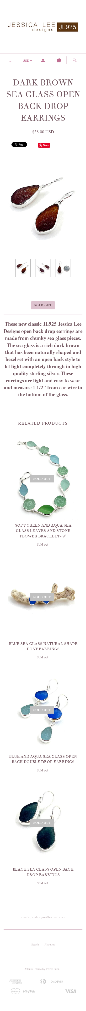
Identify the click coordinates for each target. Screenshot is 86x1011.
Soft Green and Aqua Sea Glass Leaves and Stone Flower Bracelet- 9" (43, 531)
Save (46, 145)
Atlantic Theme (33, 969)
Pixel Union (52, 969)
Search (35, 944)
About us (49, 944)
